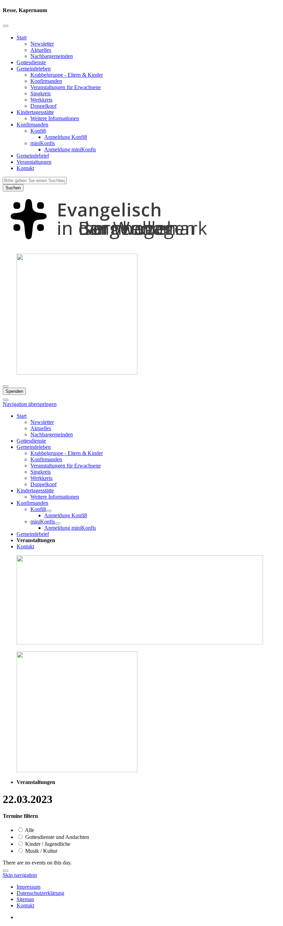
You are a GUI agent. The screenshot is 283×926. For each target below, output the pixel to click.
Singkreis (40, 93)
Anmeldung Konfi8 (65, 137)
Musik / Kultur (40, 851)
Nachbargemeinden (51, 56)
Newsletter (42, 44)
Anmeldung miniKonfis (70, 149)
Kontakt (25, 168)
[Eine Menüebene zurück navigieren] (5, 26)
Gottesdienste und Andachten (56, 837)
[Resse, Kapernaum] (141, 245)
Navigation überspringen (30, 404)
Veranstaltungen (34, 162)
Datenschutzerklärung (40, 893)
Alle (29, 830)
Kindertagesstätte (35, 112)
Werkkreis (41, 100)
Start (22, 37)
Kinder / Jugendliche (47, 844)
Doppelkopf (43, 106)
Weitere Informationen (54, 118)
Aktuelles (40, 50)
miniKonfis (42, 143)
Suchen (13, 187)
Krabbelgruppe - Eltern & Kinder (66, 75)
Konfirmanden (46, 81)
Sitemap (25, 899)
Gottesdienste (31, 62)
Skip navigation (20, 875)
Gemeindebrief (33, 156)
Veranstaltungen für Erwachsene (65, 87)
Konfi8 (38, 131)
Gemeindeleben (34, 69)
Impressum (28, 887)
